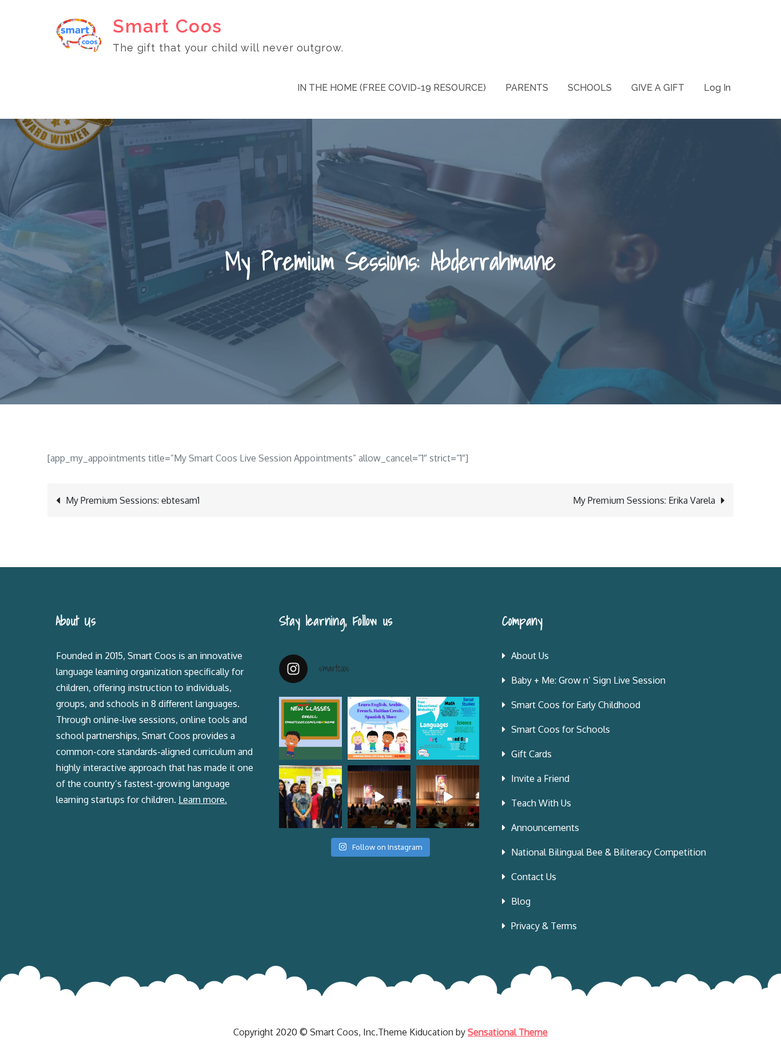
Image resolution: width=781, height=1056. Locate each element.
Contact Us (533, 876)
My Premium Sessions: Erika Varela (644, 500)
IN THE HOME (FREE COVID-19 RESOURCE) (391, 87)
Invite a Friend (540, 778)
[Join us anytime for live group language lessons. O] (310, 728)
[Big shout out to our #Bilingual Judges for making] (310, 796)
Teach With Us (541, 803)
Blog (521, 901)
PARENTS (526, 87)
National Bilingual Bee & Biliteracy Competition (608, 852)
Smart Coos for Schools (560, 729)
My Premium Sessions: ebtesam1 (133, 500)
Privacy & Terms (544, 925)
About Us (530, 655)
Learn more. (202, 799)
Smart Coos (167, 26)
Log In (717, 87)
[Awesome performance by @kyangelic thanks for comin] (447, 796)
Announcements (545, 827)
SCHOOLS (590, 87)
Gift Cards (531, 754)
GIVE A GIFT (657, 87)
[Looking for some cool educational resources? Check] (447, 728)
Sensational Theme (508, 1032)
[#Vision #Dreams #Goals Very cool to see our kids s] (379, 796)
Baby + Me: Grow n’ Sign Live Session (588, 680)
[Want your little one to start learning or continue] (379, 728)
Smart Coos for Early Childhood (575, 704)
